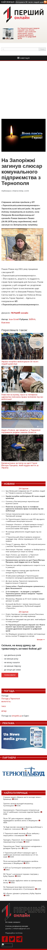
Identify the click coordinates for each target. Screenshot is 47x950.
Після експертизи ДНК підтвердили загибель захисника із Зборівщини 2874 (20, 862)
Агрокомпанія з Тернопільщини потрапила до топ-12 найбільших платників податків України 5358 (21, 812)
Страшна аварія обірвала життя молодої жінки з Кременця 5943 (22, 798)
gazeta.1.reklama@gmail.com (17, 928)
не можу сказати (12, 662)
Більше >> (41, 639)
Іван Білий (14, 319)
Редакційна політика (14, 933)
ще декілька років (12, 655)
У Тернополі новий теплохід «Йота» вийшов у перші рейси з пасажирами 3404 (21, 834)
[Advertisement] (23, 90)
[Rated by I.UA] (7, 945)
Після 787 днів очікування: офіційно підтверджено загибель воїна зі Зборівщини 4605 (20, 821)
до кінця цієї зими (12, 669)
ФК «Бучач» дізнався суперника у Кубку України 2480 (22, 894)
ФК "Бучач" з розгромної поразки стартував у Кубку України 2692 (21, 875)
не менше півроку (12, 666)
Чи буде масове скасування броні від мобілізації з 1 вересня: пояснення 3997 (23, 828)
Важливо (5, 323)
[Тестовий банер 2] (23, 774)
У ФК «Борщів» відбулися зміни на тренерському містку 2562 (22, 882)
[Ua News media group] (23, 739)
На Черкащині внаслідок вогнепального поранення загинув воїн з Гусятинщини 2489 (22, 888)
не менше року (11, 659)
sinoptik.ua (17, 715)
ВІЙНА (32, 319)
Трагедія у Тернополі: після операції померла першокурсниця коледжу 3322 (21, 841)
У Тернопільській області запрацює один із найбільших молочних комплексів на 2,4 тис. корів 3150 (20, 855)
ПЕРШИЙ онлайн (19, 313)
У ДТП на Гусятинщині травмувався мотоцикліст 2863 (22, 869)
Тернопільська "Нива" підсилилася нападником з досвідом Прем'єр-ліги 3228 (22, 847)
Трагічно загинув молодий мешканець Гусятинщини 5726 (18, 805)
